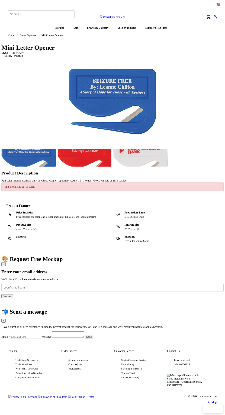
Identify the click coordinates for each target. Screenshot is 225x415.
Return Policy (127, 364)
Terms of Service (129, 373)
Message (47, 336)
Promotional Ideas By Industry (29, 373)
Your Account (74, 369)
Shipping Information (131, 369)
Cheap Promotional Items (27, 377)
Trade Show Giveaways (26, 360)
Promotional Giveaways (26, 369)
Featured (59, 27)
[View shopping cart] (208, 17)
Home (11, 35)
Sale (75, 27)
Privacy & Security (130, 377)
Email (4, 336)
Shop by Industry (127, 27)
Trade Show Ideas (23, 364)
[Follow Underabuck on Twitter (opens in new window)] (81, 396)
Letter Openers (28, 35)
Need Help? (213, 408)
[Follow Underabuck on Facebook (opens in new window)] (22, 396)
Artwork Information (78, 360)
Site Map (212, 402)
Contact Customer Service (133, 360)
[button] (28, 158)
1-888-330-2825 (182, 364)
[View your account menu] (215, 18)
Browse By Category (97, 27)
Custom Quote (75, 364)
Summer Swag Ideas (156, 27)
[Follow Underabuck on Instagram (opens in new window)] (52, 396)
